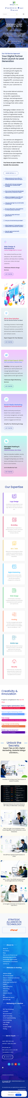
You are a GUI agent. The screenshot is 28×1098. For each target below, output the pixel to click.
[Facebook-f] (12, 1064)
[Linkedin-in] (19, 1064)
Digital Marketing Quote (14, 41)
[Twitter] (9, 1064)
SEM (18, 30)
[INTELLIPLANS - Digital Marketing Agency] (14, 3)
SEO (8, 30)
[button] (23, 14)
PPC (20, 30)
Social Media (12, 30)
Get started (8, 274)
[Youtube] (15, 1064)
